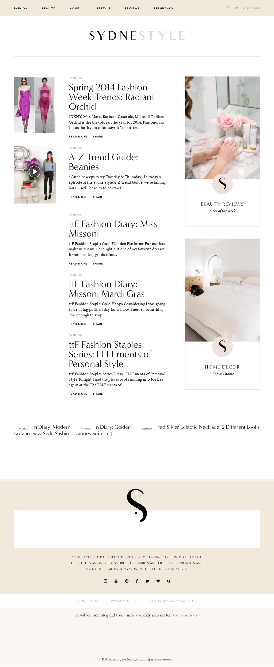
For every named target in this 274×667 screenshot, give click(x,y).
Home (74, 8)
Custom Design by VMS (168, 601)
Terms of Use (88, 601)
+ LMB (192, 601)
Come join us (185, 615)
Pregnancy (164, 8)
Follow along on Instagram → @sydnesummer (137, 659)
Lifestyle (102, 8)
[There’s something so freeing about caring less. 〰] (117, 529)
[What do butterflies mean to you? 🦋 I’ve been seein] (37, 529)
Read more (78, 136)
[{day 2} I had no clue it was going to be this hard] (236, 529)
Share (98, 136)
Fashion (21, 8)
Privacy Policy (124, 601)
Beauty (48, 8)
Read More (23, 444)
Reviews (132, 8)
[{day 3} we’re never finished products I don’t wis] (157, 529)
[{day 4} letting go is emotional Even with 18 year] (77, 529)
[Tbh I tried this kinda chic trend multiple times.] (196, 529)
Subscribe (251, 8)
